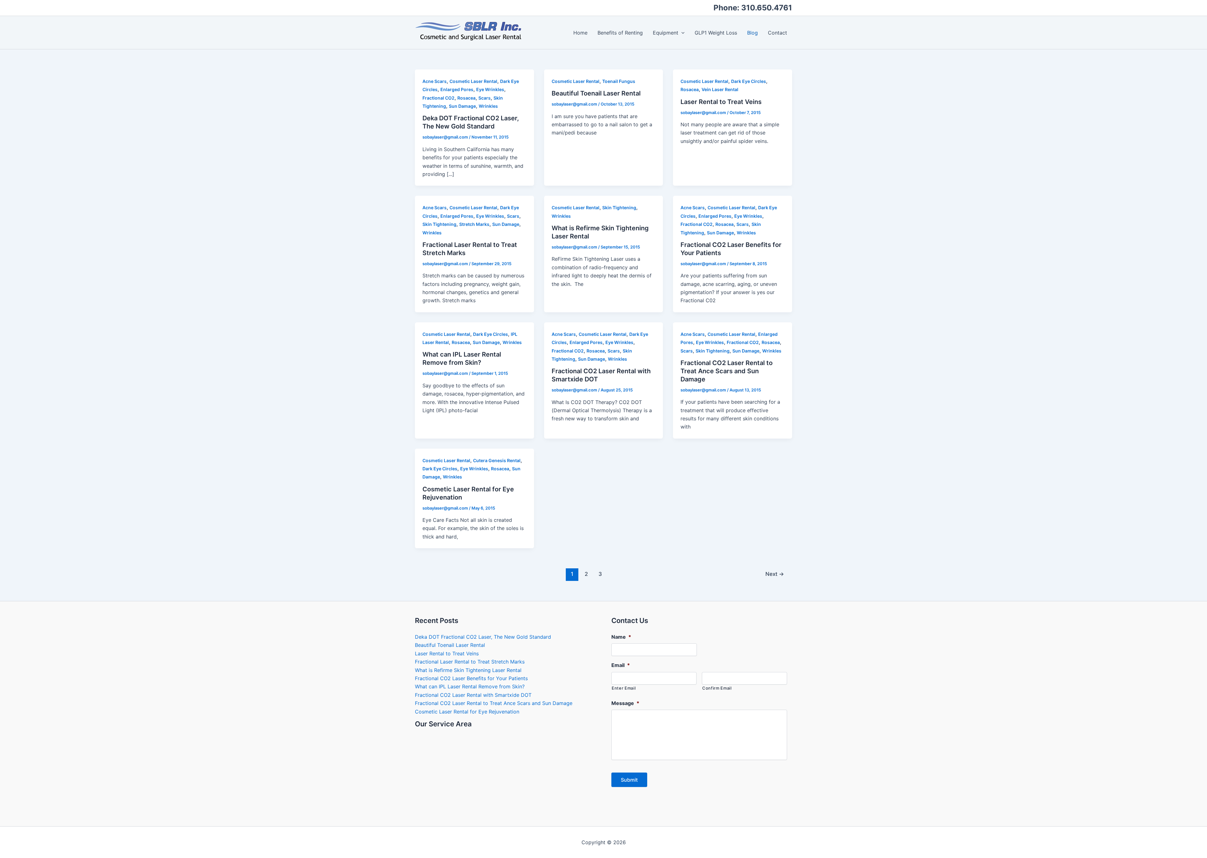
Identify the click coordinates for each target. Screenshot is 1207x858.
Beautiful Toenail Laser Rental (596, 93)
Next (774, 574)
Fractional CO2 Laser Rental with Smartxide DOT (473, 695)
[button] (681, 32)
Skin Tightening (439, 224)
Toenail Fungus (618, 81)
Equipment (665, 33)
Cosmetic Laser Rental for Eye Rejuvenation (467, 711)
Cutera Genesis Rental (497, 460)
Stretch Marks (474, 224)
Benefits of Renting (620, 33)
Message (625, 703)
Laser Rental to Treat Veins (721, 102)
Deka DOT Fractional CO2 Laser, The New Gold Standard (483, 637)
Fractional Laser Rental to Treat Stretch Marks (470, 662)
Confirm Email (717, 688)
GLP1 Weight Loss (716, 33)
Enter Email (624, 688)
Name (621, 637)
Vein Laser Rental (720, 89)
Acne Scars (434, 81)
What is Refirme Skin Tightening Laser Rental (468, 670)
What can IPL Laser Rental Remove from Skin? (470, 686)
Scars (484, 98)
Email (620, 665)
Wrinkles (488, 106)
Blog (752, 33)
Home (580, 33)
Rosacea (466, 98)
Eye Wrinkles (490, 89)
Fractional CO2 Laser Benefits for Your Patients (471, 678)
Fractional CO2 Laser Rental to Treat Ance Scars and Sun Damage (727, 371)
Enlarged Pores (456, 89)
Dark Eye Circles (748, 81)
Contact (777, 33)
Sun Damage (462, 106)
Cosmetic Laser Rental (473, 81)
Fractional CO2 (438, 98)
